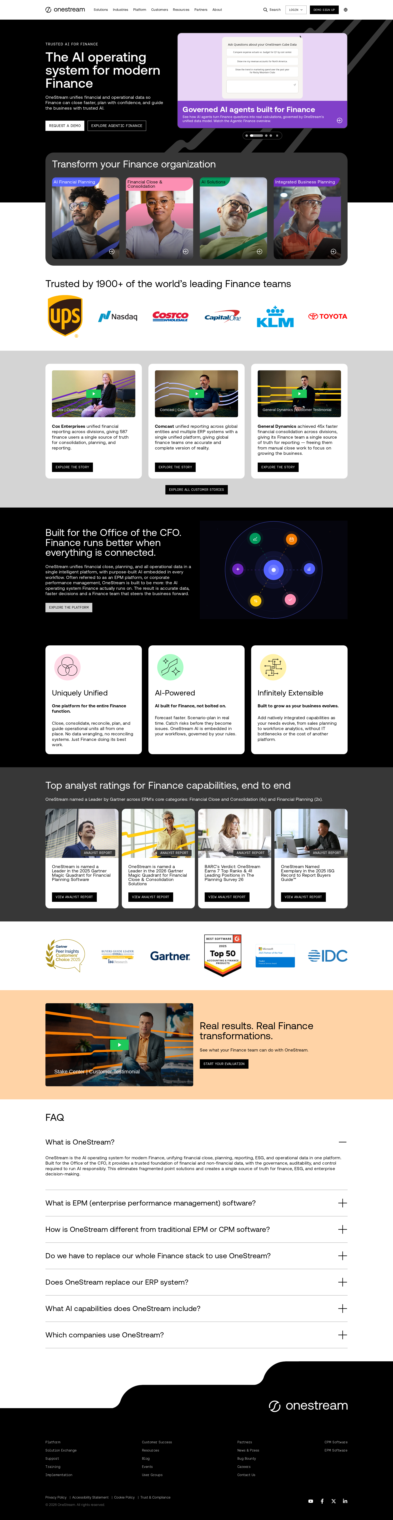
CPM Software (336, 1442)
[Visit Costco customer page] (170, 316)
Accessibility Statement (90, 1497)
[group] (85, 218)
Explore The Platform (69, 607)
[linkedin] (345, 1501)
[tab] (246, 135)
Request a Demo (65, 126)
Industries (120, 10)
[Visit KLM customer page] (275, 316)
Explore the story (278, 467)
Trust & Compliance (155, 1497)
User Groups (152, 1475)
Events (147, 1467)
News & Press (248, 1450)
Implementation (58, 1475)
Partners (201, 10)
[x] (333, 1501)
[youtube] (310, 1501)
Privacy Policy (56, 1497)
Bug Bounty (246, 1458)
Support (52, 1458)
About (217, 10)
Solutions (101, 10)
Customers (159, 10)
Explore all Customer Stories (196, 490)
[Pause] (277, 135)
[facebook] (322, 1501)
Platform (139, 10)
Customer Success (157, 1442)
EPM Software (336, 1450)
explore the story (72, 467)
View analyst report (74, 897)
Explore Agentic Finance (116, 126)
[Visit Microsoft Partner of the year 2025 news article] (275, 956)
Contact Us (246, 1475)
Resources (181, 10)
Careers (244, 1467)
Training (52, 1467)
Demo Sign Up (324, 9)
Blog (146, 1458)
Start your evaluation (224, 1064)
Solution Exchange (61, 1450)
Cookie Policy (124, 1497)
